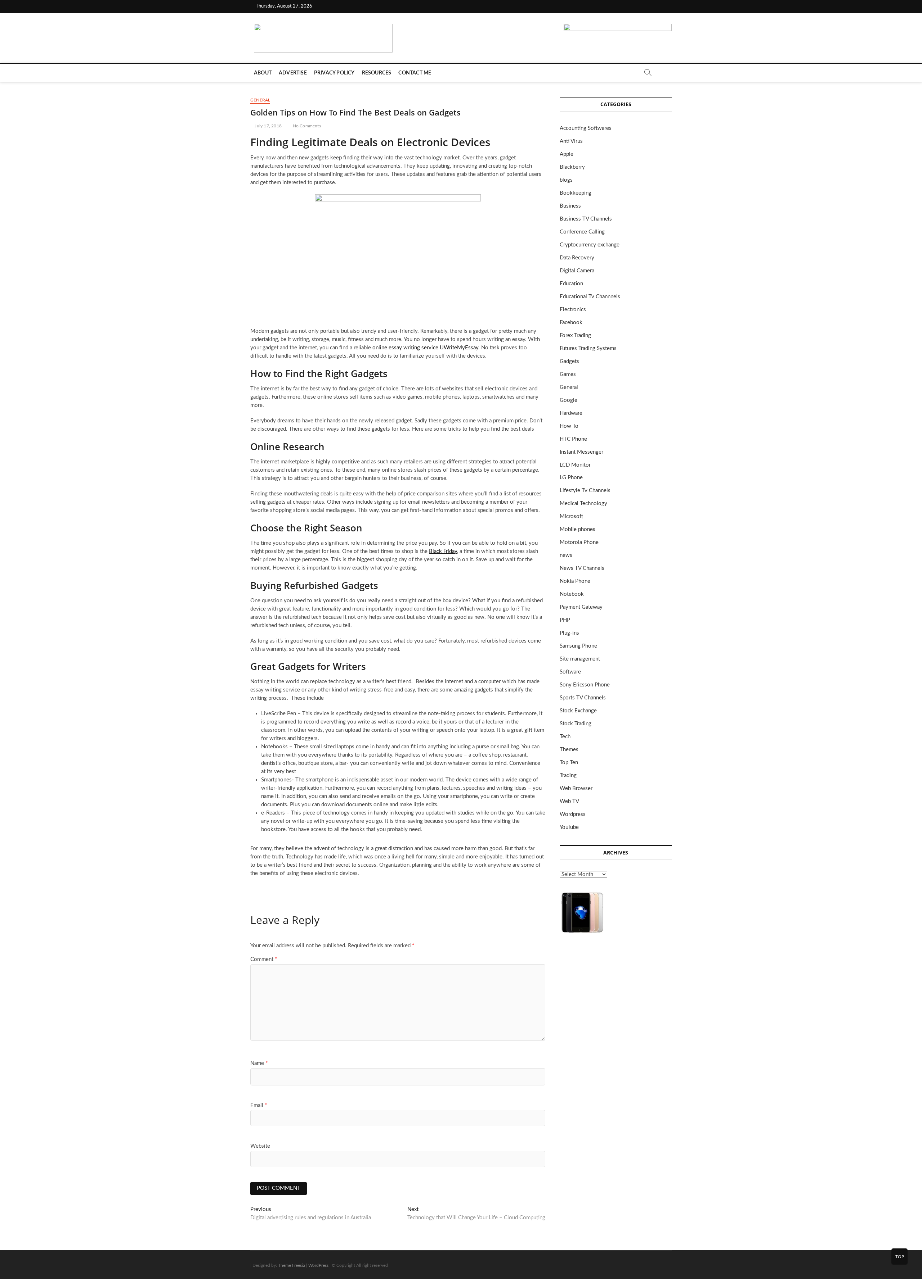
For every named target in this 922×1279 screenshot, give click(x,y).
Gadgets (569, 361)
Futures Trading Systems (588, 348)
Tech (565, 736)
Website (260, 1146)
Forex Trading (575, 335)
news (566, 555)
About (263, 73)
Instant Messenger (581, 452)
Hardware (571, 413)
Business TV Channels (586, 219)
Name (259, 1063)
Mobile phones (577, 529)
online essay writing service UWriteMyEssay (425, 347)
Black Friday (443, 551)
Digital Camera (577, 270)
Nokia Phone (575, 581)
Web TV (569, 801)
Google (568, 400)
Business (570, 206)
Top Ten (569, 762)
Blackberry (572, 167)
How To (569, 426)
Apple (566, 154)
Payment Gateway (581, 607)
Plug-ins (569, 633)
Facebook (571, 322)
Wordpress (573, 814)
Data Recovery (577, 257)
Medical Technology (583, 503)
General (260, 100)
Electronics (573, 309)
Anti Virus (571, 141)
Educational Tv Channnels (590, 296)
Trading (568, 775)
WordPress (318, 1265)
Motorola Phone (579, 542)
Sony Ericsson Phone (585, 685)
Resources (376, 73)
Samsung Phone (578, 646)
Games (568, 374)
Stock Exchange (578, 710)
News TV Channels (582, 568)
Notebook (572, 594)
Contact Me (414, 73)
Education (571, 283)
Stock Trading (575, 723)
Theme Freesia (291, 1265)
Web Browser (576, 788)
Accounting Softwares (586, 128)
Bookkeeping (575, 193)
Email (258, 1105)
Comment (263, 959)
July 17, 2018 (268, 126)
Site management (580, 659)
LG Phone (571, 477)
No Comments (306, 126)
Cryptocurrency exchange (589, 245)
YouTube (569, 827)
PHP (565, 620)
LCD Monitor (575, 465)
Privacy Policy (334, 73)
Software (570, 672)
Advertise (293, 73)
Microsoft (571, 516)
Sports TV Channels (583, 697)
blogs (566, 180)
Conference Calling (582, 232)
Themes (569, 749)
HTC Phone (573, 439)
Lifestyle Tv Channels (585, 490)
